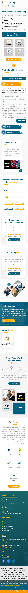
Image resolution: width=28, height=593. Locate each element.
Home (4, 34)
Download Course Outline (15, 78)
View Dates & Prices (13, 59)
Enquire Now (15, 383)
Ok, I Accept (14, 587)
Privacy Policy (7, 522)
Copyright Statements (9, 528)
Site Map (6, 524)
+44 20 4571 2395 (17, 233)
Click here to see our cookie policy (12, 585)
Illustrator (12, 153)
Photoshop (6, 153)
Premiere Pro (8, 155)
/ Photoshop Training (11, 34)
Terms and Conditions (9, 526)
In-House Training (9, 321)
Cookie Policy (7, 530)
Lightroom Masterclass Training (7, 344)
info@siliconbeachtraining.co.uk (13, 234)
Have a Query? (15, 240)
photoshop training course (10, 101)
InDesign (17, 153)
